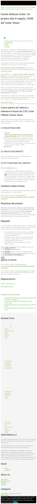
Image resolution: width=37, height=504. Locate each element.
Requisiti (6, 44)
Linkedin (7, 470)
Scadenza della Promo (9, 42)
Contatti (3, 484)
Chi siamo (4, 479)
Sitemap (3, 482)
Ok (15, 502)
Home (3, 7)
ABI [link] (6, 174)
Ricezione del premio (9, 43)
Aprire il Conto (7, 45)
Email (6, 468)
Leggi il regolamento (8, 283)
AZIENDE (7, 251)
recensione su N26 (22, 271)
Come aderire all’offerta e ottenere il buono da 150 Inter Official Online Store (19, 40)
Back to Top (4, 495)
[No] (17, 502)
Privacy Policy (5, 481)
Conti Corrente (11, 7)
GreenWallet (5, 493)
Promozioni (21, 7)
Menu (3, 258)
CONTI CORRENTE (10, 248)
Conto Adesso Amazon (19, 97)
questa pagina (7, 71)
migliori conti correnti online (22, 76)
